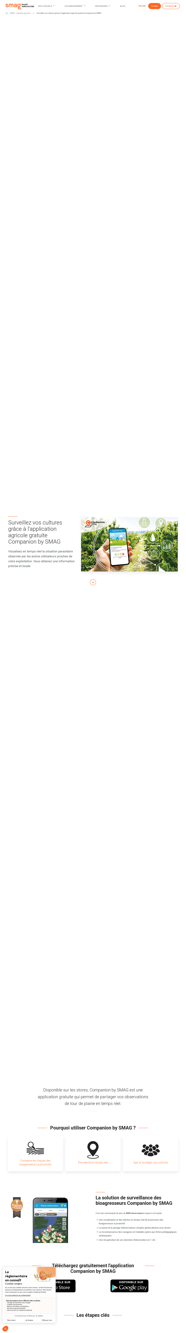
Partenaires (101, 6)
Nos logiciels (45, 6)
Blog (122, 6)
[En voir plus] (93, 583)
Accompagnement (73, 6)
